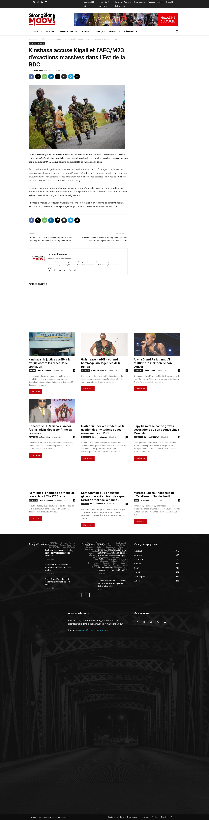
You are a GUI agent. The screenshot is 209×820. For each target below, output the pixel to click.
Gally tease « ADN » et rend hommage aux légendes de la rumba (101, 363)
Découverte (110, 547)
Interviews (104, 555)
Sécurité (124, 563)
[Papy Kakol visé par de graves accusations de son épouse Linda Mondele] (157, 411)
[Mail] (61, 271)
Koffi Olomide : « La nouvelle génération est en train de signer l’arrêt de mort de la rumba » (103, 496)
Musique (85, 504)
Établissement (97, 551)
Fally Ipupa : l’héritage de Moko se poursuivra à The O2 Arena (52, 494)
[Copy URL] (77, 76)
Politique (51, 39)
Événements (112, 551)
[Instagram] (34, 2)
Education (101, 549)
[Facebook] (30, 2)
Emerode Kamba (68, 543)
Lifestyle (124, 555)
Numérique (111, 559)
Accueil (31, 39)
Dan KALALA (54, 547)
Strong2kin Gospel (112, 567)
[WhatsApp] (44, 76)
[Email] (57, 76)
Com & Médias (121, 545)
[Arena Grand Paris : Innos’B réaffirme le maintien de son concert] (157, 344)
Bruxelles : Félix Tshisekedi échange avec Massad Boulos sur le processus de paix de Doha (105, 239)
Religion (106, 563)
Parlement (123, 559)
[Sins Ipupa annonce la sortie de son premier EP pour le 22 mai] (88, 571)
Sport (136, 500)
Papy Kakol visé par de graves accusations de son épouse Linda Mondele (156, 429)
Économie (89, 549)
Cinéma (101, 545)
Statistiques (97, 567)
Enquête (111, 549)
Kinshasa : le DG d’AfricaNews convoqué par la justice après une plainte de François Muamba (50, 239)
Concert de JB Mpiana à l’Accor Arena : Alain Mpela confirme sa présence (50, 429)
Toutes (36, 543)
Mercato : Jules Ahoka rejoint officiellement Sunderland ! (154, 494)
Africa (109, 543)
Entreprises (86, 437)
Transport (115, 569)
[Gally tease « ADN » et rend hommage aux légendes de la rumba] (104, 344)
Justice (114, 555)
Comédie (89, 547)
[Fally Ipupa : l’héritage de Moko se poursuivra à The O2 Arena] (52, 477)
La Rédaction (149, 370)
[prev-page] (83, 595)
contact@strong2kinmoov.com (93, 630)
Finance (91, 553)
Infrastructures (112, 553)
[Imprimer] (64, 76)
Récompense (93, 563)
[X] (42, 2)
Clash (109, 545)
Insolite (125, 553)
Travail (125, 569)
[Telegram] (71, 76)
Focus (100, 553)
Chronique (90, 545)
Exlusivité (124, 551)
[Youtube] (46, 2)
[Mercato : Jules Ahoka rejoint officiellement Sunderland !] (157, 477)
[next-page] (88, 595)
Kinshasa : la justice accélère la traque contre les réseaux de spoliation (50, 363)
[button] (177, 31)
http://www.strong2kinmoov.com (60, 258)
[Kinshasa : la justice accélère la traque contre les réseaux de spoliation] (52, 344)
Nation (125, 557)
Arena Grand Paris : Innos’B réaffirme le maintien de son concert (153, 363)
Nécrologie (99, 559)
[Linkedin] (38, 2)
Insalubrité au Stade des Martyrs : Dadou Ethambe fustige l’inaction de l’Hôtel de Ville (112, 583)
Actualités (41, 39)
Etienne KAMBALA (44, 370)
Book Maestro (122, 543)
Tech (126, 567)
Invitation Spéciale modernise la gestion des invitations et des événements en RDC (103, 429)
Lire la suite (35, 392)
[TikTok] (66, 271)
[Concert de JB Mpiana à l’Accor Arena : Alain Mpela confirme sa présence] (52, 411)
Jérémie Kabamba (39, 70)
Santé (115, 563)
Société (32, 370)
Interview (92, 555)
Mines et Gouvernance (99, 557)
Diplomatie (123, 547)
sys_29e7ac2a (69, 547)
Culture (99, 547)
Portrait (125, 561)
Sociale (107, 565)
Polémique (138, 437)
